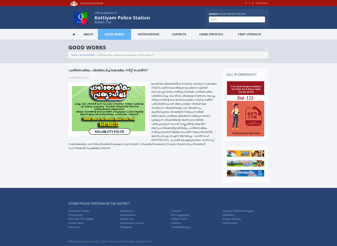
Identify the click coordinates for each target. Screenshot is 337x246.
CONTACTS (179, 34)
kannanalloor (128, 215)
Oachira (176, 223)
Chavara (176, 211)
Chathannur (127, 211)
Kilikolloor (229, 215)
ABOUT (88, 34)
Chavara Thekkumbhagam (238, 211)
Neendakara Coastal (132, 223)
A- (246, 3)
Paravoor (74, 227)
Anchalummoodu (79, 211)
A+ (253, 3)
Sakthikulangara (180, 227)
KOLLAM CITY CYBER (80, 219)
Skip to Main (262, 3)
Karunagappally (180, 215)
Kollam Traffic (179, 219)
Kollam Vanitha (232, 219)
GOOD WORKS (114, 34)
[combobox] (237, 19)
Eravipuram (75, 215)
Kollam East (127, 219)
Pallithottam (230, 223)
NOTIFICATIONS (148, 34)
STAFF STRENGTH (249, 34)
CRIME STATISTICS (211, 34)
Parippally (126, 227)
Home (74, 55)
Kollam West (76, 223)
